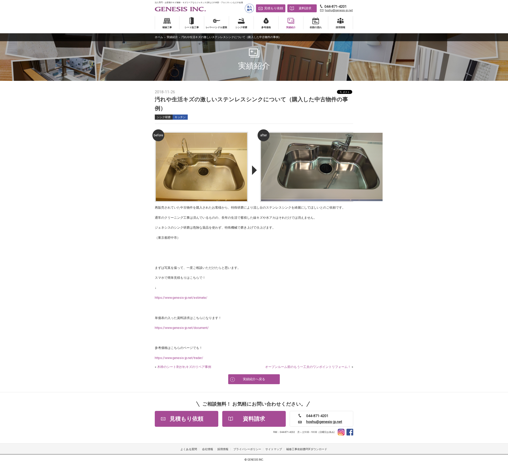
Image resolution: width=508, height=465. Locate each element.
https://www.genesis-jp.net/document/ (182, 328)
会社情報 (207, 449)
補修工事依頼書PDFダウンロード (306, 449)
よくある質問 (188, 449)
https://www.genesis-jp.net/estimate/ (181, 298)
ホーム (159, 37)
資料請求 (305, 8)
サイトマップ (273, 449)
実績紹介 (172, 37)
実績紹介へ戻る (254, 379)
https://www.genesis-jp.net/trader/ (179, 358)
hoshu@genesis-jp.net (339, 10)
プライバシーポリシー (247, 449)
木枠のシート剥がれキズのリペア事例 (184, 367)
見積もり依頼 (273, 8)
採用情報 (222, 449)
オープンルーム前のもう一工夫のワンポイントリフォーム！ (308, 367)
